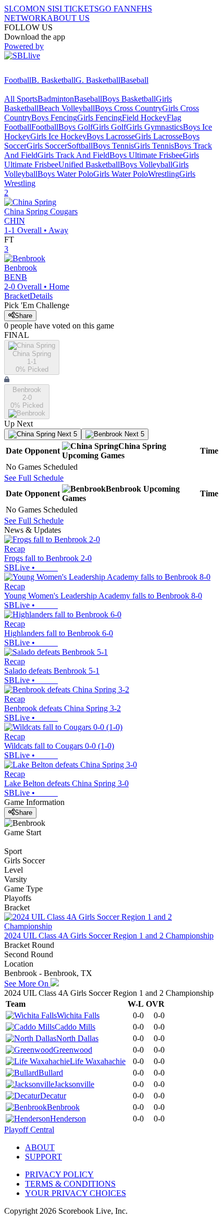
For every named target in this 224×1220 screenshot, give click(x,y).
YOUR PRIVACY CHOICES (75, 1193)
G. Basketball (98, 80)
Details (41, 295)
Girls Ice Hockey (58, 136)
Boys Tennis (113, 145)
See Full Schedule (34, 477)
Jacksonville (74, 1084)
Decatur (53, 1095)
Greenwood (72, 1049)
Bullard (51, 1072)
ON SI (44, 8)
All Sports (21, 98)
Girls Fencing (99, 117)
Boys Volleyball (146, 164)
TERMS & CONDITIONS (70, 1183)
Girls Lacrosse (158, 136)
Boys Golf (75, 127)
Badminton (56, 98)
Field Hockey (144, 117)
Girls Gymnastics (154, 127)
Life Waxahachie (98, 1061)
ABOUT (40, 1147)
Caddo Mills (75, 1026)
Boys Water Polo (65, 173)
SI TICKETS (77, 8)
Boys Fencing (54, 117)
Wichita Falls (78, 1015)
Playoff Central (29, 1129)
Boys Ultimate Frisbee (146, 155)
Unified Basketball (89, 164)
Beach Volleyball (67, 108)
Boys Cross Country (128, 108)
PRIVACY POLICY (59, 1174)
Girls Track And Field (73, 155)
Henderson (68, 1118)
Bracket (17, 295)
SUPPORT (43, 1156)
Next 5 (66, 434)
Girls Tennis (154, 145)
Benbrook (63, 1107)
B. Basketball (53, 80)
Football (17, 80)
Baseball (134, 80)
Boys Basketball (129, 98)
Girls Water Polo (120, 173)
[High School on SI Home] (44, 70)
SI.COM (18, 8)
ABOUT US (68, 18)
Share (23, 316)
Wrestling (163, 173)
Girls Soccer (47, 145)
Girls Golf (109, 127)
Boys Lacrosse (110, 136)
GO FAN (114, 8)
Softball (80, 145)
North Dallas (77, 1038)
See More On (27, 983)
